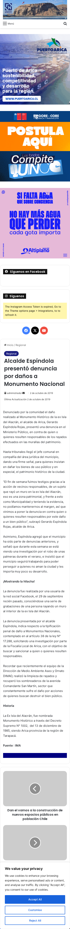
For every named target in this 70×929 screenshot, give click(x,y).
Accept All (35, 899)
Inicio (9, 345)
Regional (21, 345)
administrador (14, 393)
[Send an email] (23, 393)
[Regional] (35, 9)
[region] (35, 895)
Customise (35, 910)
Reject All (35, 920)
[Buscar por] (65, 23)
